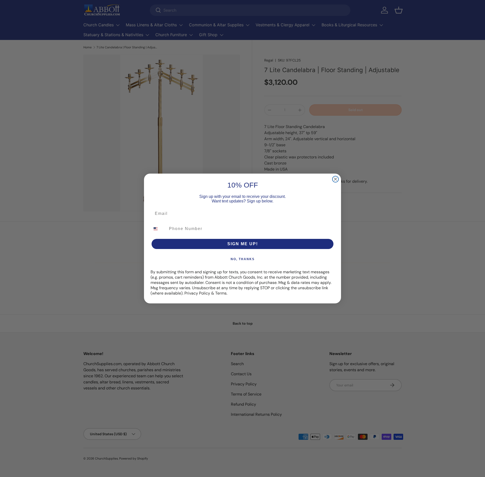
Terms (221, 293)
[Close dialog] (335, 179)
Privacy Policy (197, 293)
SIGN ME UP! (242, 244)
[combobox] (158, 229)
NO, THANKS (243, 259)
